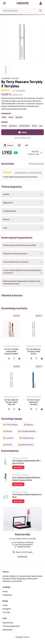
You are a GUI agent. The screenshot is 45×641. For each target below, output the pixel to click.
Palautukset (7, 629)
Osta (24, 132)
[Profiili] (40, 3)
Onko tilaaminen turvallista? (16, 262)
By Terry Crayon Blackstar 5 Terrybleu (33, 402)
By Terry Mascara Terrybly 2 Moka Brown (34, 351)
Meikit (4, 117)
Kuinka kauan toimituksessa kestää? (19, 245)
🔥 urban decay (26, 438)
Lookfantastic (24, 126)
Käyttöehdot (22, 556)
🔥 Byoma (28, 424)
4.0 (13, 90)
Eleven (34, 126)
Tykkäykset (7, 595)
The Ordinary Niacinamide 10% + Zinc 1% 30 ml (26, 462)
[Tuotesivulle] (19, 358)
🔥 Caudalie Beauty (27, 431)
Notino (4, 126)
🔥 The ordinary (10, 424)
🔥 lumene (8, 438)
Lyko (40, 126)
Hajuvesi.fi (13, 126)
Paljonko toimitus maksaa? (15, 253)
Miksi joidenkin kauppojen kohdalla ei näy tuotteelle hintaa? (21, 282)
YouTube (6, 612)
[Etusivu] (22, 3)
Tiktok (5, 605)
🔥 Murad (7, 431)
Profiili (4, 591)
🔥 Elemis (7, 444)
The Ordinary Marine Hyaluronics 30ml (27, 495)
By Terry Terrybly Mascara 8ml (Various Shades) (11, 351)
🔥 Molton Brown (25, 444)
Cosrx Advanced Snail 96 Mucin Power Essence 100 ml (26, 478)
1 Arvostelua (20, 90)
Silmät (11, 117)
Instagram (6, 609)
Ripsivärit (18, 117)
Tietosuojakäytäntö (11, 626)
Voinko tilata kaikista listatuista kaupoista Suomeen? (22, 271)
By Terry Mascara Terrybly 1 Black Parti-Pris (11, 402)
